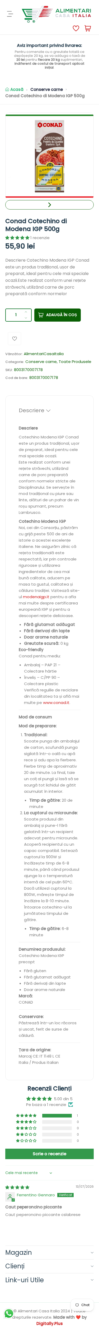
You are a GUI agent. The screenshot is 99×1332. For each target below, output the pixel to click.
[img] (17, 1187)
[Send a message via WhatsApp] (9, 1313)
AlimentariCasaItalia (44, 353)
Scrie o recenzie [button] (49, 1154)
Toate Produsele (75, 361)
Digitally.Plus (49, 1323)
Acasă (16, 89)
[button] (49, 205)
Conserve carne (46, 89)
